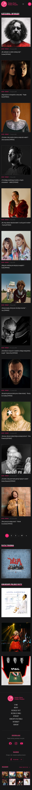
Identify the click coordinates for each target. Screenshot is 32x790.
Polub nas (15, 759)
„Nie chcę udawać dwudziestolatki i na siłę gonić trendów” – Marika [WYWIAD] (15, 224)
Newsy (2, 49)
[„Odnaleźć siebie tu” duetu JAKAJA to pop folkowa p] (19, 775)
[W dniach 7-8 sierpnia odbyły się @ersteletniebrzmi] (19, 782)
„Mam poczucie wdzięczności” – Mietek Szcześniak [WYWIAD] (11, 523)
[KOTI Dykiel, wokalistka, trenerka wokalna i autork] (27, 782)
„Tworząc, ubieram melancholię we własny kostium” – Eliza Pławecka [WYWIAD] (15, 437)
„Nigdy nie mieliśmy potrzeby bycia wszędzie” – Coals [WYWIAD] (13, 266)
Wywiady (7, 49)
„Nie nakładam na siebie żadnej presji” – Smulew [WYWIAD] (11, 53)
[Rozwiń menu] (23, 4)
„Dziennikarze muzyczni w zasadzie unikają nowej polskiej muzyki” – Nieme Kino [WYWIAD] (15, 352)
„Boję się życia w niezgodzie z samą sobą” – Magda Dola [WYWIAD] (13, 96)
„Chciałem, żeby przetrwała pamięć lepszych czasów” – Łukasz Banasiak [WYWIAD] (15, 480)
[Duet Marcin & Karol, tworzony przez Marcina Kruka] (5, 782)
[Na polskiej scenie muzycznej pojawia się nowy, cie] (27, 775)
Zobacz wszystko (23, 767)
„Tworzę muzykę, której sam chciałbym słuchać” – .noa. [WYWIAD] (13, 309)
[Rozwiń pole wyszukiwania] (29, 4)
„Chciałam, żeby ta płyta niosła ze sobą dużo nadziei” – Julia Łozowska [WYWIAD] (15, 138)
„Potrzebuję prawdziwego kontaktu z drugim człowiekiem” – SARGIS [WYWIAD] (12, 181)
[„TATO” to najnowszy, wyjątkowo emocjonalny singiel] (12, 782)
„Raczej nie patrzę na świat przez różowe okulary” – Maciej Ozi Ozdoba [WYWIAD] (15, 394)
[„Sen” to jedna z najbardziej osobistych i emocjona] (12, 775)
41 (22, 535)
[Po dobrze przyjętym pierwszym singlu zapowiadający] (5, 775)
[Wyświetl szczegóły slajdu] (16, 637)
